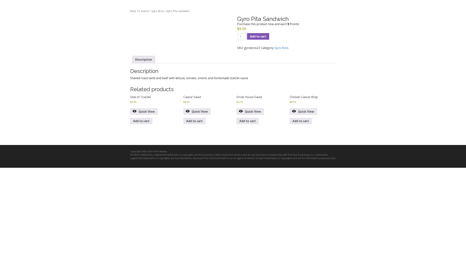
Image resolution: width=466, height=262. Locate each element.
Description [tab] (143, 59)
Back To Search (139, 11)
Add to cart (258, 36)
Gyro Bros (157, 11)
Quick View (147, 112)
